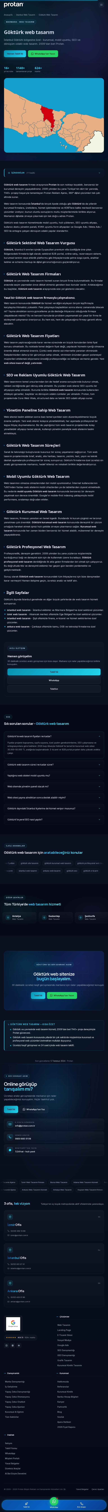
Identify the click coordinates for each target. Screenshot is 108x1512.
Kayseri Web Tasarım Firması (47, 1190)
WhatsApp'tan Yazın (45, 54)
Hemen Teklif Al (15, 54)
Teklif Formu (11, 1448)
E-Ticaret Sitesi (64, 1335)
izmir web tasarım (15, 871)
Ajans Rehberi (64, 1422)
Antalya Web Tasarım (19, 1190)
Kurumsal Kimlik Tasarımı (69, 1365)
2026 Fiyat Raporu (66, 1427)
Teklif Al (54, 672)
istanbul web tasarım (38, 871)
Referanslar (63, 1386)
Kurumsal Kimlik (65, 1392)
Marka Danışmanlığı (15, 1381)
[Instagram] (6, 1345)
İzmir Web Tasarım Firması (67, 1182)
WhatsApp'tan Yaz (35, 1109)
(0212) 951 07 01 (18, 1264)
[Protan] (14, 5)
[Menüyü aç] (101, 4)
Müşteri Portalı (12, 1458)
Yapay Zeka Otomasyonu (17, 1397)
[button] (80, 1318)
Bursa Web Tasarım (93, 1182)
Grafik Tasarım (64, 1360)
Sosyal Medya (64, 1340)
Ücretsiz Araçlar (13, 1468)
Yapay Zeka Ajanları (15, 1407)
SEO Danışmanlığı (66, 1350)
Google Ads (63, 1345)
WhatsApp (54, 680)
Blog (59, 1412)
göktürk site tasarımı (13, 863)
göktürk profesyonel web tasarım (76, 863)
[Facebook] (18, 1345)
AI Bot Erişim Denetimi (15, 1473)
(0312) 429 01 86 (18, 1297)
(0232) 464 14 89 (18, 1231)
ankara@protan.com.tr (20, 1301)
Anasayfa (8, 15)
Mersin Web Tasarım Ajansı (37, 1182)
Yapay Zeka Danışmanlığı (17, 1392)
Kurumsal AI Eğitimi (14, 1412)
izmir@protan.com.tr (19, 1235)
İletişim (8, 1443)
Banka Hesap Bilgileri (67, 1397)
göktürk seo (82, 871)
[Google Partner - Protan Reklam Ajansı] (13, 1324)
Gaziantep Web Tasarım (76, 1190)
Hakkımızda (63, 1381)
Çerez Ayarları (98, 1489)
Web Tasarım (63, 1325)
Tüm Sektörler (12, 1417)
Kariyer (60, 1402)
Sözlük (60, 1417)
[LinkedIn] (12, 1345)
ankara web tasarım (62, 871)
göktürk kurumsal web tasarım (42, 863)
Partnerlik (62, 1407)
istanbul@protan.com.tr (21, 1268)
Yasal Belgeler (12, 1463)
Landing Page (64, 1330)
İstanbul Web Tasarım (25, 15)
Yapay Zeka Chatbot (15, 1402)
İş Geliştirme (11, 1386)
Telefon (54, 689)
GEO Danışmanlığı (66, 1355)
